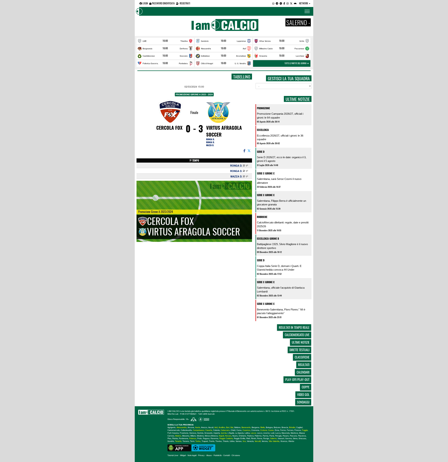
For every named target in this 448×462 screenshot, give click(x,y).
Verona (265, 441)
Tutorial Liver (172, 455)
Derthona (184, 48)
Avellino (222, 427)
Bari (227, 427)
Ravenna (214, 438)
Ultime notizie (300, 342)
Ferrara (290, 430)
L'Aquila (231, 432)
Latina (247, 432)
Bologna (269, 427)
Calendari (303, 372)
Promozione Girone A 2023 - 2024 (194, 94)
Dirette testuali (299, 350)
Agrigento (171, 427)
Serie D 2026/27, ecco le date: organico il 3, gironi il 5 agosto (281, 159)
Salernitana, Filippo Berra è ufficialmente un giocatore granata (281, 202)
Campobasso (198, 430)
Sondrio (170, 441)
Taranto (178, 441)
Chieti (233, 430)
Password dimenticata (163, 3)
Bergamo (255, 427)
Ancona (191, 427)
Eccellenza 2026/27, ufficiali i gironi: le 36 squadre (280, 137)
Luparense (241, 41)
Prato (199, 438)
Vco (244, 441)
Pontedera (183, 63)
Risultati (303, 364)
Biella (262, 427)
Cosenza (246, 430)
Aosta (197, 427)
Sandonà (204, 41)
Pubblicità (218, 455)
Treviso (218, 441)
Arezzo (204, 427)
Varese (238, 441)
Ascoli (210, 427)
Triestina (184, 41)
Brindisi (292, 427)
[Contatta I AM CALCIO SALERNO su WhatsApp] (273, 3)
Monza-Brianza (211, 435)
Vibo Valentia (274, 441)
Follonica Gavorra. (150, 63)
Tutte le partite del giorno (296, 63)
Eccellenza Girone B (268, 238)
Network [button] (304, 3)
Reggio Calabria (226, 438)
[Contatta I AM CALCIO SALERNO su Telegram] (277, 3)
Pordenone (183, 438)
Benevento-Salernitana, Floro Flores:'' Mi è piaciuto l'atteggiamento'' (281, 311)
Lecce (253, 432)
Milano (193, 435)
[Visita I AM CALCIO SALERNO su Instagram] (287, 3)
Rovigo (266, 438)
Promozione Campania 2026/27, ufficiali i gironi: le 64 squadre (280, 115)
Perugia (278, 435)
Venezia (250, 441)
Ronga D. (210, 139)
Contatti (226, 455)
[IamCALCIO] (151, 412)
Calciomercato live (297, 334)
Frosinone (184, 432)
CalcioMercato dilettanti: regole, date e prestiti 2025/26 (283, 224)
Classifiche (302, 357)
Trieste (226, 441)
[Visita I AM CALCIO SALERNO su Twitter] (291, 3)
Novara (228, 435)
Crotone (263, 430)
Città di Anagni (207, 63)
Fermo (283, 430)
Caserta (208, 430)
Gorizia (200, 432)
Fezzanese (299, 48)
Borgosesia (147, 48)
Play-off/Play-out (297, 379)
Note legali (192, 455)
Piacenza (302, 435)
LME (144, 41)
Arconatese (241, 55)
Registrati (184, 3)
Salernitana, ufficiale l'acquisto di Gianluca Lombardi (280, 289)
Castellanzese (149, 55)
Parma (265, 435)
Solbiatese (205, 55)
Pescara (293, 435)
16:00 (165, 40)
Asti (244, 48)
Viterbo (291, 441)
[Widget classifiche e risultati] (203, 447)
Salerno (273, 438)
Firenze (297, 430)
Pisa (169, 438)
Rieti (248, 438)
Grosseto (208, 432)
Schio (301, 41)
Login (145, 3)
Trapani (205, 441)
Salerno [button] (297, 22)
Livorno (266, 432)
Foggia (305, 430)
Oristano (242, 435)
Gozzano (184, 55)
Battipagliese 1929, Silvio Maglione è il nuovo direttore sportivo (282, 246)
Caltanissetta (186, 430)
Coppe (305, 387)
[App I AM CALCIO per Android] (295, 3)
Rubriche (262, 217)
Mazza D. (210, 145)
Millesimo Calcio (266, 48)
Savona (288, 438)
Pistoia (175, 438)
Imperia (217, 432)
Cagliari (299, 427)
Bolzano (277, 427)
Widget (183, 455)
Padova (250, 435)
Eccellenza (263, 130)
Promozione (263, 108)
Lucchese (300, 55)
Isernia (224, 432)
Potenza (192, 438)
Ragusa (206, 438)
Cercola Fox (169, 127)
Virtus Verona (265, 41)
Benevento (246, 427)
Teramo (186, 441)
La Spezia (239, 432)
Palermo (258, 435)
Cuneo (271, 430)
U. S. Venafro (240, 63)
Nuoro (235, 435)
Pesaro (286, 435)
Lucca (278, 432)
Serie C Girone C (266, 173)
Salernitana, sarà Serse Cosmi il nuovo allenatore (279, 180)
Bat (231, 427)
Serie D (260, 151)
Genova (192, 432)
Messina (185, 435)
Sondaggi (303, 402)
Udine (232, 441)
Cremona (255, 430)
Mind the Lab (172, 413)
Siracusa (302, 438)
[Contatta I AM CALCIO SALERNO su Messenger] (281, 3)
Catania (216, 430)
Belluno (237, 427)
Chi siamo (236, 455)
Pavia (271, 435)
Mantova (294, 432)
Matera (178, 435)
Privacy (201, 455)
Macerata (286, 432)
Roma (259, 438)
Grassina (263, 55)
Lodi (272, 432)
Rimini (253, 438)
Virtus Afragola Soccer (224, 131)
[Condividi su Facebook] (244, 150)
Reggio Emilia (239, 438)
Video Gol (303, 394)
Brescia (285, 427)
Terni (192, 441)
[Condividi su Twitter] (249, 150)
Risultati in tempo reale (294, 327)
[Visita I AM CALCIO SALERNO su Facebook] (284, 3)
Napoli (221, 435)
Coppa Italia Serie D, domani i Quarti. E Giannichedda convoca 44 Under (279, 267)
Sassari (281, 438)
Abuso (209, 455)
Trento (211, 441)
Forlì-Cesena (173, 432)
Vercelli (258, 441)
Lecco (259, 432)
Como (238, 430)
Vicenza (283, 441)
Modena (200, 435)
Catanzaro (225, 430)
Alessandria (206, 48)
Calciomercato (173, 430)
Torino (198, 441)
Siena (295, 438)
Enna (277, 430)
